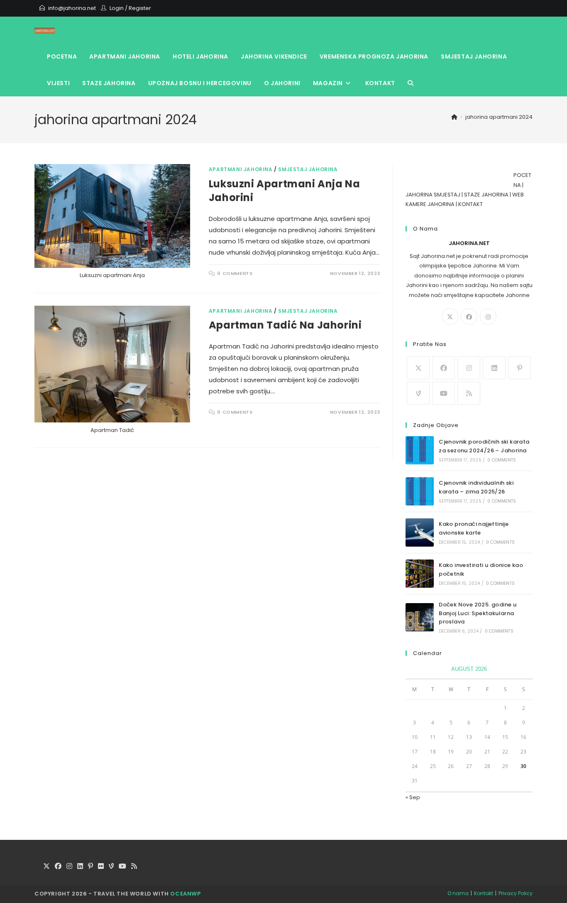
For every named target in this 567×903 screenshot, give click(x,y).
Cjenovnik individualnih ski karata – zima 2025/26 (476, 487)
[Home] (454, 117)
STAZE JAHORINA (486, 195)
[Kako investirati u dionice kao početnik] (420, 573)
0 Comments (234, 273)
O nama (458, 893)
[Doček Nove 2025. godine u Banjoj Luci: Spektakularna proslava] (420, 617)
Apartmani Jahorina (241, 169)
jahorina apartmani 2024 (499, 117)
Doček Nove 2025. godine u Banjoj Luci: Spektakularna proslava (477, 613)
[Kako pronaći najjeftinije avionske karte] (420, 532)
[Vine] (418, 393)
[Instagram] (488, 316)
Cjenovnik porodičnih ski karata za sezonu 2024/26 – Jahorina (484, 446)
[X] (450, 316)
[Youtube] (443, 393)
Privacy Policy (516, 893)
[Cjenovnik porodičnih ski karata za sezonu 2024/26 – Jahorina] (420, 450)
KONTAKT (470, 204)
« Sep (413, 797)
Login (117, 8)
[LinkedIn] (494, 367)
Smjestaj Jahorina (307, 169)
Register (140, 8)
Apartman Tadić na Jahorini (285, 325)
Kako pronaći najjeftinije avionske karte (473, 528)
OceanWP (185, 894)
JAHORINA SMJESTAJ (433, 195)
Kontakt (483, 893)
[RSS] (468, 393)
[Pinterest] (519, 367)
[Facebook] (469, 316)
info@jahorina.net (72, 8)
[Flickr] (101, 867)
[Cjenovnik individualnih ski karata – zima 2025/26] (420, 491)
